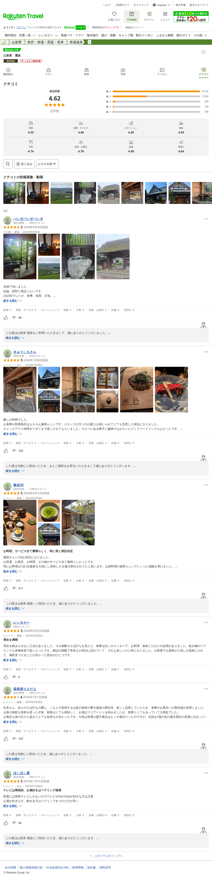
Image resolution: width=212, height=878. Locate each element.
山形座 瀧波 (12, 55)
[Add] (203, 52)
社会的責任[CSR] (57, 867)
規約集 (91, 867)
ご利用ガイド (121, 5)
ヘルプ (106, 5)
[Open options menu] (206, 218)
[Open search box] (7, 163)
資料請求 (105, 867)
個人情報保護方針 (31, 867)
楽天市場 (181, 5)
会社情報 (10, 867)
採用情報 (78, 867)
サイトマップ (141, 5)
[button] (14, 193)
